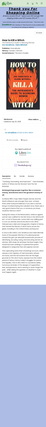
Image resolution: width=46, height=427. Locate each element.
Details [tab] (22, 176)
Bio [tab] (15, 176)
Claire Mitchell (21, 45)
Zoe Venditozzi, (8, 45)
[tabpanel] (23, 230)
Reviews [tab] (31, 176)
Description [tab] (6, 176)
